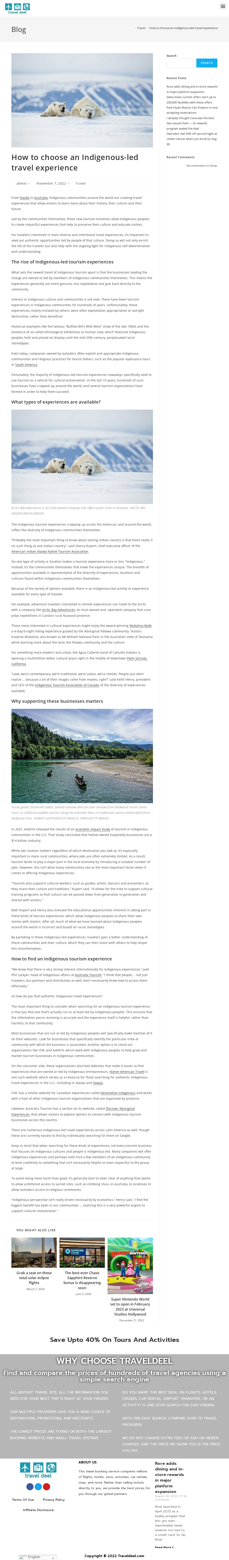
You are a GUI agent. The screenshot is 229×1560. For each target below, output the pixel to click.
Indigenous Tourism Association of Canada (67, 685)
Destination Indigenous (118, 1093)
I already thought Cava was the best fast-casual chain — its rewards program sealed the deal (190, 123)
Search (172, 56)
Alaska (25, 198)
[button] (223, 6)
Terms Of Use (23, 1499)
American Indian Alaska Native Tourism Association (49, 551)
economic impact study (92, 829)
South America (26, 364)
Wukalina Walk (140, 625)
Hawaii (98, 1083)
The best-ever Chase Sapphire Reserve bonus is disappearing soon (82, 1280)
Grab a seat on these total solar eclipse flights (34, 1277)
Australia (41, 198)
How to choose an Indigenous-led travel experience (183, 28)
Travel (81, 183)
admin (22, 183)
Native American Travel (127, 1071)
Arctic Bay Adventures (58, 610)
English (33, 1557)
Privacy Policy (54, 1499)
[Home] (132, 28)
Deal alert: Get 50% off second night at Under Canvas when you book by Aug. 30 (192, 139)
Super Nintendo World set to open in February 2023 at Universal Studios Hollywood (130, 1307)
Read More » (164, 1547)
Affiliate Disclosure (38, 1510)
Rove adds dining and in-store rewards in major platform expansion (169, 1477)
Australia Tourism (88, 975)
